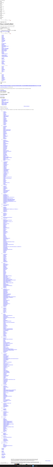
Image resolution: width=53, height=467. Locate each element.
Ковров (4, 235)
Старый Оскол (5, 380)
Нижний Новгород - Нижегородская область (9, 296)
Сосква (4, 376)
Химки (4, 414)
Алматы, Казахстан (6, 115)
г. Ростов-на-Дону (6, 171)
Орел (4, 311)
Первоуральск (5, 316)
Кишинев (4, 232)
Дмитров (4, 188)
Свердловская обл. (6, 363)
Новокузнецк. (5, 301)
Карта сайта (3, 456)
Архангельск (5, 121)
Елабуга (4, 202)
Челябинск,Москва (6, 424)
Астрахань (5, 123)
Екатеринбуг (5, 195)
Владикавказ (5, 146)
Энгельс (4, 441)
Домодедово (5, 192)
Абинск (4, 111)
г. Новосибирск (5, 170)
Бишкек (4, 135)
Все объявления (4, 43)
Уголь (2, 47)
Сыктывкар (5, 384)
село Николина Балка (6, 366)
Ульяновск (5, 404)
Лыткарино (5, 258)
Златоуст (4, 211)
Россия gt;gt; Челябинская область (8, 343)
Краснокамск (5, 247)
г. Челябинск (5, 173)
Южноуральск (5, 442)
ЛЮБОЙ (4, 260)
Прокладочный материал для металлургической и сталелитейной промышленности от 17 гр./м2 (20, 85)
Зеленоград (5, 210)
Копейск (4, 239)
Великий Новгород (6, 141)
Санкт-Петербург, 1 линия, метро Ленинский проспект (10, 358)
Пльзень (3, 87)
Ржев (4, 340)
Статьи (3, 449)
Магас (4, 263)
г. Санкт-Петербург (6, 172)
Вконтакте (3, 59)
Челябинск (5, 420)
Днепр (4, 189)
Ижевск (4, 214)
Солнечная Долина (6, 375)
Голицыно (5, 180)
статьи (3, 35)
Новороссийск (5, 302)
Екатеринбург (5, 196)
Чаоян (4, 418)
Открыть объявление (3, 90)
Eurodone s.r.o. (6, 87)
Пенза (4, 314)
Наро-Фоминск (5, 290)
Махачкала (5, 269)
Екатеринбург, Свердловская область (8, 200)
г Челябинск (5, 162)
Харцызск (5, 412)
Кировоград (5, 231)
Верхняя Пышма (5, 143)
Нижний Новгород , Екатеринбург (8, 297)
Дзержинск (5, 187)
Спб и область (5, 378)
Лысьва (4, 257)
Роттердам (5, 351)
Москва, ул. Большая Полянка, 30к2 (8, 282)
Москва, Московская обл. (7, 280)
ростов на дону (5, 347)
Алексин (4, 113)
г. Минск (4, 166)
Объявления (3, 453)
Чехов (4, 429)
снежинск (4, 374)
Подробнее (2, 89)
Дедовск (4, 186)
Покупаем (3, 44)
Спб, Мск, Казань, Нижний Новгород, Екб (9, 379)
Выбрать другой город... (6, 159)
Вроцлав (4, 153)
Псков (4, 334)
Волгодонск (5, 148)
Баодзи (4, 127)
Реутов (4, 339)
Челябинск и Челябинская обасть (8, 421)
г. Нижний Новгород (6, 169)
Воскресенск (5, 152)
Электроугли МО (5, 440)
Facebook (3, 57)
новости (3, 60)
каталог (3, 36)
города (4, 183)
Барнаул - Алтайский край (7, 129)
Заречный (4, 208)
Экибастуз (5, 438)
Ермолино (5, 203)
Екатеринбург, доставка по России (8, 198)
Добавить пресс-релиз (5, 56)
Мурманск (5, 286)
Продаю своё (5, 332)
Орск (4, 312)
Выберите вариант (6, 156)
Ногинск (4, 305)
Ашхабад (4, 124)
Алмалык (4, 114)
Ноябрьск (4, 306)
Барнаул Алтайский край (6, 130)
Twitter (3, 58)
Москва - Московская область (7, 275)
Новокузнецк (5, 300)
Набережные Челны (6, 289)
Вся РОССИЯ (5, 155)
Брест (4, 137)
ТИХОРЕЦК (5, 395)
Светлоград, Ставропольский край (8, 364)
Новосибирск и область (6, 303)
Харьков (4, 413)
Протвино (5, 333)
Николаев (4, 298)
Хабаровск (5, 411)
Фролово (4, 408)
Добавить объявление (5, 53)
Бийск (4, 134)
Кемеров (4, 226)
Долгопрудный (5, 191)
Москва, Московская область (7, 281)
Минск (4, 271)
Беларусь (3, 52)
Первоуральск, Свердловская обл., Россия (9, 317)
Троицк (4, 398)
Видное (4, 144)
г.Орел (4, 177)
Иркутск (4, 215)
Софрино (4, 377)
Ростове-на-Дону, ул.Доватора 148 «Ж (8, 350)
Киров (4, 230)
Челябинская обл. (5, 425)
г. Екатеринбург (5, 164)
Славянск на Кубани (6, 371)
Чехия (1, 87)
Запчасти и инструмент (5, 102)
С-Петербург (5, 353)
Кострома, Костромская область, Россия (8, 241)
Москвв (4, 283)
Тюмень (4, 401)
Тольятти (5, 396)
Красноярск (5, 248)
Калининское (5, 222)
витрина (3, 63)
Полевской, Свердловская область (8, 329)
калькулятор (3, 40)
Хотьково (4, 415)
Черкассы (4, 427)
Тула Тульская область (6, 399)
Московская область (6, 284)
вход (2, 80)
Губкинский (5, 184)
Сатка (4, 362)
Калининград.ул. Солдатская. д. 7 (8, 221)
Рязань (4, 352)
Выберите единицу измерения (7, 157)
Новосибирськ (5, 304)
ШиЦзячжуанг (5, 434)
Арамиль (4, 119)
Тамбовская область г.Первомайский (8, 391)
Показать (9, 29)
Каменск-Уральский (6, 223)
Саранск (4, 360)
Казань (4, 219)
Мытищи (5, 287)
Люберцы (5, 259)
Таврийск (4, 385)
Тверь (4, 393)
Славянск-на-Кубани (6, 372)
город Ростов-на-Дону (6, 182)
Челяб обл (5, 419)
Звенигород (5, 209)
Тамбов (4, 389)
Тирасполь (5, 394)
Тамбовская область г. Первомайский (8, 390)
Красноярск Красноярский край (7, 249)
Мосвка (4, 273)
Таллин (4, 387)
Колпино (4, 236)
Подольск (5, 327)
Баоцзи (4, 128)
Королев (4, 240)
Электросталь (5, 439)
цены (2, 70)
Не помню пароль (7, 31)
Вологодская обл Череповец (7, 151)
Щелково (4, 436)
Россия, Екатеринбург (6, 345)
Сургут (4, 383)
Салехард (4, 354)
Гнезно (4, 179)
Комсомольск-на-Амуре (6, 238)
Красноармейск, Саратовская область (8, 244)
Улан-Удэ (4, 403)
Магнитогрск (5, 265)
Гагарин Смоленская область (7, 178)
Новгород (4, 299)
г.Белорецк (5, 174)
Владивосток (5, 145)
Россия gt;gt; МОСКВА (6, 342)
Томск (4, 397)
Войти (15, 30)
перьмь (4, 319)
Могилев (4, 272)
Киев (4, 228)
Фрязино (4, 409)
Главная (3, 448)
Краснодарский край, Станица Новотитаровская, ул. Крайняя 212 (12, 246)
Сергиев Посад (5, 367)
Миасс (4, 270)
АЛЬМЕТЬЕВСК (5, 116)
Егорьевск (5, 194)
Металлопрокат (4, 45)
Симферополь (5, 370)
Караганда (5, 224)
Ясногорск (5, 446)
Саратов (5, 361)
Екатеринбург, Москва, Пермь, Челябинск (9, 199)
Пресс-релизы (4, 454)
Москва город (5, 276)
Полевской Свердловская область (8, 328)
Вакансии (3, 452)
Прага (4, 331)
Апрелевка (5, 118)
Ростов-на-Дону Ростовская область (8, 348)
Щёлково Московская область (7, 437)
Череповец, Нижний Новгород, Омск (8, 426)
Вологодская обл (6, 150)
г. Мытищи (5, 168)
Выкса (4, 160)
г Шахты (5, 163)
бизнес (3, 62)
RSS (7, 108)
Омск (4, 310)
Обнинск (4, 307)
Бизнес (3, 451)
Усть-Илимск (5, 406)
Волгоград (5, 147)
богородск (5, 136)
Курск (4, 252)
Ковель (4, 234)
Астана (4, 122)
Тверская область (5, 392)
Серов (4, 368)
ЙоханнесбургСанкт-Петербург (7, 217)
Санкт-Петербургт (6, 359)
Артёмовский (5, 120)
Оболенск (4, 308)
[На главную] (6, 20)
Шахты (4, 433)
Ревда (4, 338)
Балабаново (5, 126)
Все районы (5, 154)
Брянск (4, 138)
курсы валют (3, 79)
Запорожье (5, 207)
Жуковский (5, 205)
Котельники (5, 242)
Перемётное (5, 318)
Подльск (4, 326)
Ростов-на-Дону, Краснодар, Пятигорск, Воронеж (10, 349)
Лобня (4, 255)
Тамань (4, 388)
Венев (4, 142)
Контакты (3, 457)
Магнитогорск (5, 264)
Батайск (4, 131)
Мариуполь (5, 268)
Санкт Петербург (6, 355)
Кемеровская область (6, 227)
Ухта (4, 407)
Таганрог (5, 386)
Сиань (4, 369)
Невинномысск (5, 291)
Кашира (4, 225)
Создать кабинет (2, 31)
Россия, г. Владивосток (6, 344)
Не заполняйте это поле (3, 27)
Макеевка (4, 266)
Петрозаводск (5, 320)
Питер (4, 321)
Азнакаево (5, 112)
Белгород (5, 132)
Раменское (5, 337)
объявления (3, 38)
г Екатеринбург (5, 161)
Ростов (4, 346)
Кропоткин (5, 250)
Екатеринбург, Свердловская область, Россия (9, 201)
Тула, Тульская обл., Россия (7, 400)
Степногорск (5, 381)
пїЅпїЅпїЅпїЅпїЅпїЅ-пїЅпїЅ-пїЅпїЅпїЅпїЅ (9, 322)
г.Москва (4, 175)
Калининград (5, 220)
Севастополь (5, 365)
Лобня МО (5, 256)
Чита (4, 431)
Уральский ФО (5, 405)
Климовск (5, 233)
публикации (3, 61)
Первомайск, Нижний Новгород (7, 315)
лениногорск (5, 254)
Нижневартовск (5, 295)
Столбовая (5, 382)
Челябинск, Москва (6, 423)
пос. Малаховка (5, 330)
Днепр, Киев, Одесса (6, 190)
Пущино (4, 335)
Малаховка (5, 267)
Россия (3, 51)
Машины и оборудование (5, 48)
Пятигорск (5, 336)
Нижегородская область (6, 294)
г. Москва (5, 167)
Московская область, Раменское (7, 285)
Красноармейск (5, 243)
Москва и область (6, 278)
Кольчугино (5, 237)
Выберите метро (5, 158)
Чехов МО (5, 430)
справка (3, 39)
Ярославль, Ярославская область (7, 445)
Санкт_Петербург (6, 356)
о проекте (3, 41)
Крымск (4, 251)
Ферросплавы (4, 46)
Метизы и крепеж (4, 49)
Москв (4, 274)
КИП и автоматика (4, 50)
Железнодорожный (6, 204)
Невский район (5, 292)
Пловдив (4, 323)
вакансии (3, 77)
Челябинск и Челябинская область (8, 422)
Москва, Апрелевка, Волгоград (7, 279)
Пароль (1, 28)
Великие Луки (5, 140)
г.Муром (4, 176)
